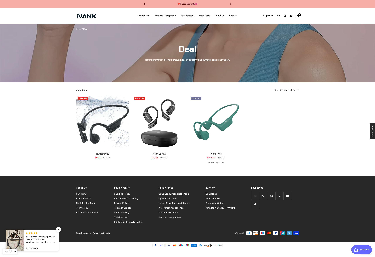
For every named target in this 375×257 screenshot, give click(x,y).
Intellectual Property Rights (128, 222)
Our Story (81, 193)
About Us (219, 15)
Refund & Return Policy (126, 198)
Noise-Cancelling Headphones (174, 203)
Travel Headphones (168, 212)
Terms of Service (122, 208)
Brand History (83, 198)
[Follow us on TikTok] (255, 204)
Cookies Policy (121, 212)
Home (78, 29)
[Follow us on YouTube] (287, 196)
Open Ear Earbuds (168, 198)
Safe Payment (121, 217)
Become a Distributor (87, 212)
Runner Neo (216, 153)
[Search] (285, 16)
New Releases (187, 15)
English (266, 16)
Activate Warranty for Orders (220, 208)
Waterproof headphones (171, 208)
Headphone (143, 15)
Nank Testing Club (85, 203)
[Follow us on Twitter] (263, 196)
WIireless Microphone (165, 15)
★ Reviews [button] (372, 131)
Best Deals (204, 15)
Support (233, 15)
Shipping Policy (122, 193)
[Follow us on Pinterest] (279, 196)
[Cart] (297, 16)
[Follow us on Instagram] (271, 196)
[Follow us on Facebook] (255, 196)
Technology (82, 208)
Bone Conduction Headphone (174, 193)
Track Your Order (214, 203)
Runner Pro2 (102, 153)
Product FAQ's (213, 198)
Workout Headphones (170, 217)
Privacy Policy (121, 203)
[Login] (291, 16)
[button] (58, 229)
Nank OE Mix (159, 153)
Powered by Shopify (101, 233)
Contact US (211, 193)
